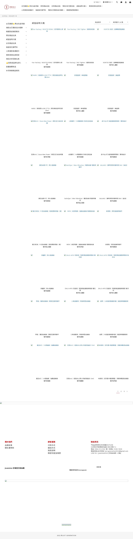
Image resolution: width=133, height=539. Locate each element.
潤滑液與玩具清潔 (95, 6)
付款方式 (51, 445)
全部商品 (4, 16)
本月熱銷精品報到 (12, 71)
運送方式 (51, 448)
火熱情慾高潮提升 (28, 10)
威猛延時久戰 (81, 6)
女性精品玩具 (56, 6)
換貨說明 (51, 450)
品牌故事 (8, 445)
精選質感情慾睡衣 (72, 10)
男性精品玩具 (45, 6)
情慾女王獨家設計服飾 (55, 10)
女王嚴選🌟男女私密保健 (30, 6)
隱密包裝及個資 (54, 453)
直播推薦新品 (11, 67)
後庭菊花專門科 (41, 10)
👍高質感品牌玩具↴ (13, 63)
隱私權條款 (9, 448)
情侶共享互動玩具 (69, 6)
